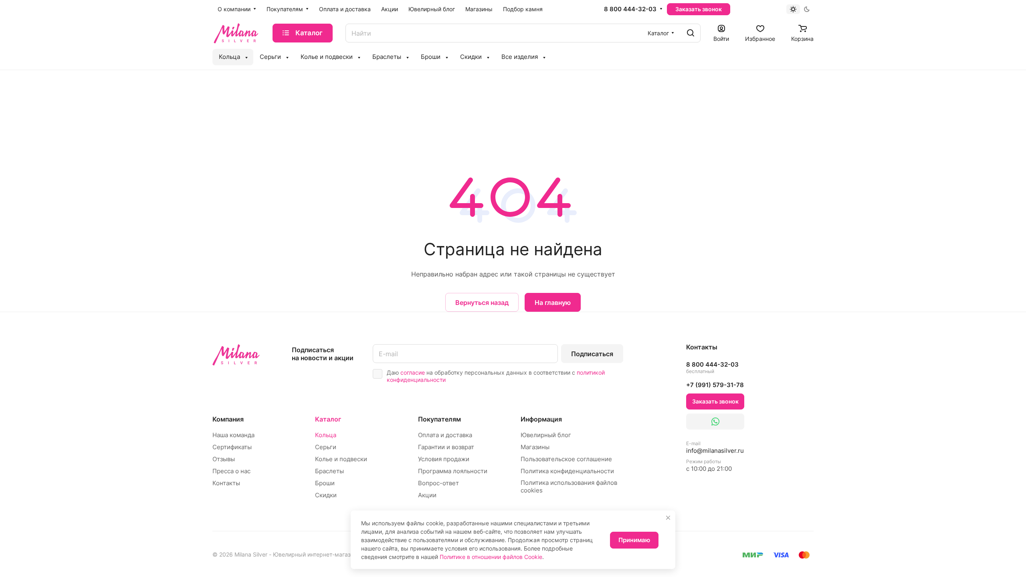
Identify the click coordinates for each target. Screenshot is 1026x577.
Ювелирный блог (546, 435)
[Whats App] (715, 422)
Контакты (226, 483)
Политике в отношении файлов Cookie (491, 556)
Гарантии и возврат (446, 447)
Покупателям (439, 419)
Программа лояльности (452, 471)
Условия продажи (443, 459)
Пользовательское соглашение (566, 459)
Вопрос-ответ (438, 483)
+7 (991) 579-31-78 (715, 385)
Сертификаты (232, 447)
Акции (427, 495)
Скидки (326, 495)
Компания (228, 419)
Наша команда (233, 435)
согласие (412, 372)
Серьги (325, 447)
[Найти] (691, 33)
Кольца (325, 435)
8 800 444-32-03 (630, 9)
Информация (541, 419)
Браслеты (329, 471)
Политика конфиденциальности (567, 471)
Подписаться (592, 354)
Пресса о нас (231, 471)
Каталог (328, 419)
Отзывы (223, 459)
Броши (325, 483)
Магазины (535, 447)
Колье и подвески (341, 459)
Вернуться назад (482, 303)
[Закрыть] (668, 517)
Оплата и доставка (445, 435)
